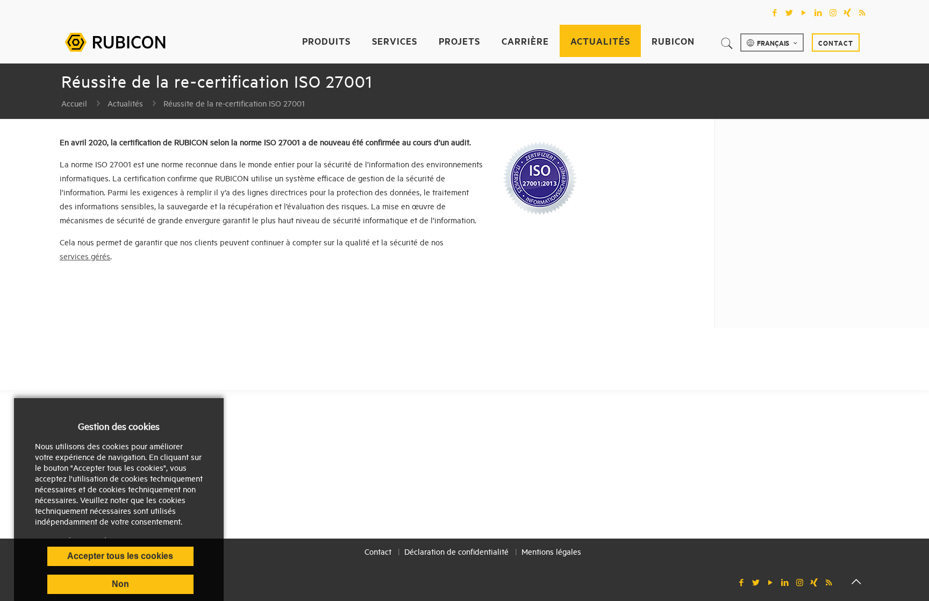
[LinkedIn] (818, 12)
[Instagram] (833, 12)
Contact (835, 42)
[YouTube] (804, 12)
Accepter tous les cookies (120, 556)
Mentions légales (551, 551)
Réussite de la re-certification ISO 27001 (234, 103)
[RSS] (862, 12)
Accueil (74, 103)
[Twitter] (789, 12)
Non (120, 584)
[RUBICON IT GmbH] (115, 40)
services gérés (85, 256)
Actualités (125, 103)
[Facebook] (775, 12)
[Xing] (847, 12)
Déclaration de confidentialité (456, 551)
